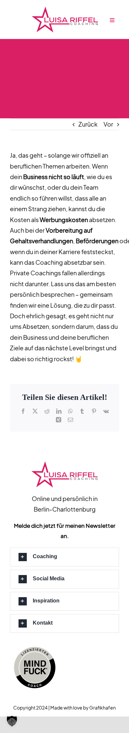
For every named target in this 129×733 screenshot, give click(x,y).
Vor (108, 124)
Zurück (88, 124)
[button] (64, 557)
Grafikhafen (102, 708)
